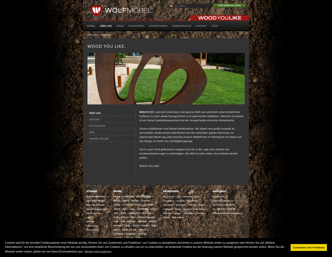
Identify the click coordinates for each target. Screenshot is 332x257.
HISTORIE (94, 119)
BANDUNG (128, 196)
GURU (123, 213)
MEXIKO (131, 221)
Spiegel (177, 213)
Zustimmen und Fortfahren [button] (309, 247)
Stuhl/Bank (189, 213)
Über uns (106, 25)
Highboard (168, 204)
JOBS (92, 132)
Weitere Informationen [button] (98, 251)
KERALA (142, 217)
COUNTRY (149, 204)
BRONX (135, 200)
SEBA (153, 225)
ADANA (117, 196)
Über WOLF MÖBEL (95, 200)
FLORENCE (142, 209)
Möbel (91, 25)
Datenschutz (92, 229)
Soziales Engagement (97, 209)
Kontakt (201, 25)
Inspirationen (158, 25)
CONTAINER (135, 204)
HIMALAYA (134, 213)
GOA (115, 213)
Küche (202, 204)
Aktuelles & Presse (95, 204)
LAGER (151, 217)
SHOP (214, 25)
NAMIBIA (142, 221)
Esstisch (181, 200)
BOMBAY (148, 196)
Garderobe (192, 200)
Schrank (187, 209)
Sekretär (167, 213)
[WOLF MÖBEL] (120, 16)
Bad (179, 196)
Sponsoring (136, 25)
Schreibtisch (200, 209)
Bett (197, 196)
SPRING (142, 229)
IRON (116, 217)
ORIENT (153, 221)
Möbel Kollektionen (95, 196)
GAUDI (153, 209)
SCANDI (145, 225)
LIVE (123, 221)
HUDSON (146, 213)
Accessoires (169, 196)
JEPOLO (124, 217)
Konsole (192, 204)
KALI (133, 217)
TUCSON (142, 233)
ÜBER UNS (95, 113)
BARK (139, 196)
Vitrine (166, 217)
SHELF (116, 229)
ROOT (136, 225)
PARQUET (118, 225)
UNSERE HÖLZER (99, 138)
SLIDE (133, 229)
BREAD (116, 200)
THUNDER (130, 233)
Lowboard (168, 209)
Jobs (88, 217)
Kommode (181, 204)
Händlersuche (181, 25)
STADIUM (118, 233)
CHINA (116, 204)
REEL (127, 225)
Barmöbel (188, 196)
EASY (132, 209)
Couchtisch (168, 200)
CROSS (116, 209)
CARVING (145, 200)
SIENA (125, 229)
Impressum (92, 225)
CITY (124, 204)
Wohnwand (177, 217)
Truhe (200, 213)
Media (120, 25)
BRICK (126, 200)
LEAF (115, 221)
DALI (125, 209)
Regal (178, 209)
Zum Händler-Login (229, 5)
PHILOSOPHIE (97, 125)
